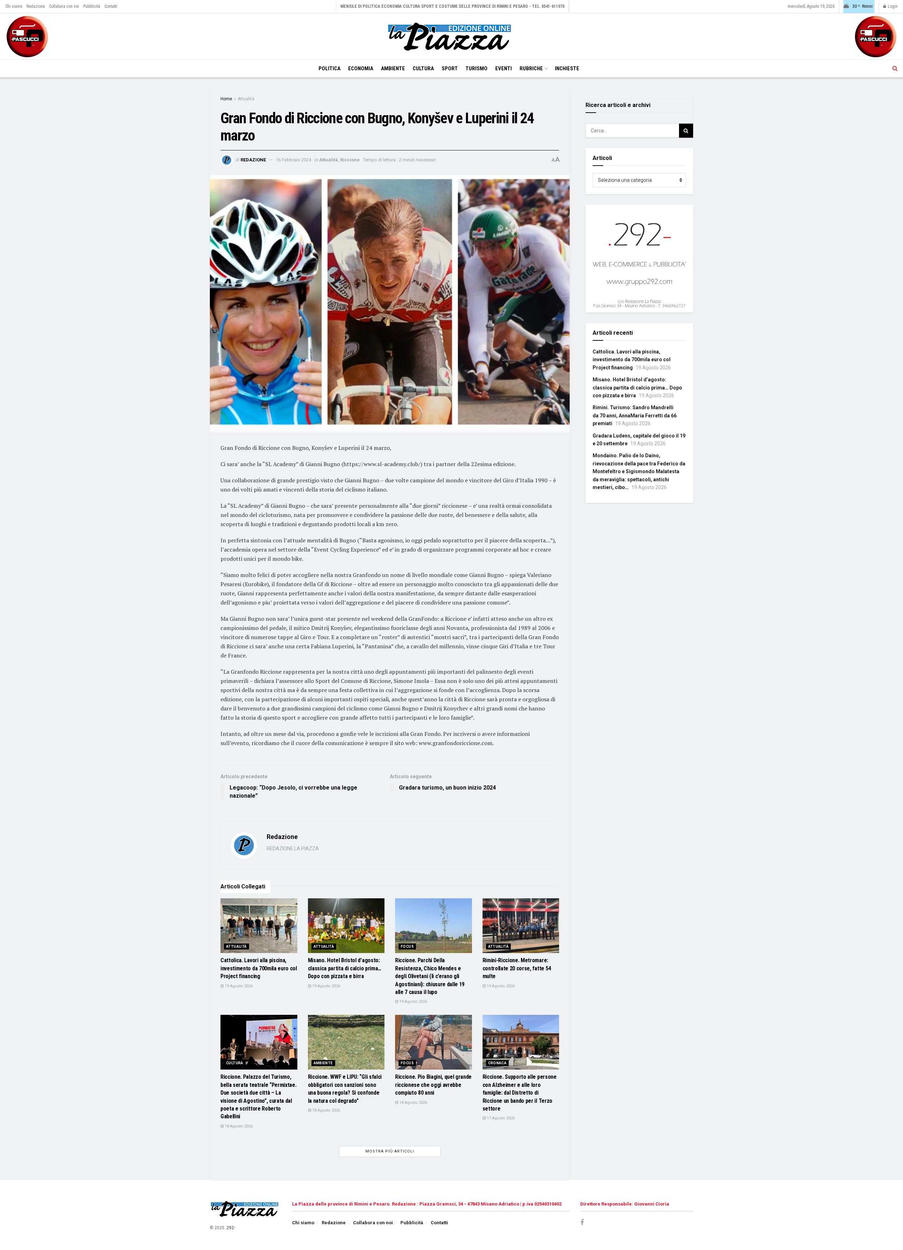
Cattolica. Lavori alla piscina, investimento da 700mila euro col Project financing (258, 968)
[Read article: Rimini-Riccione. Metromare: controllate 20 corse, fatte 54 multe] (521, 925)
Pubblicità (91, 6)
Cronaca (497, 1063)
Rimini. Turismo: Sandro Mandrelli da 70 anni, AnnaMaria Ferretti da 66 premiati (635, 415)
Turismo (476, 68)
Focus (407, 946)
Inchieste (567, 68)
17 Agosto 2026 (500, 1118)
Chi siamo (13, 6)
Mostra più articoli (389, 1151)
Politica (329, 68)
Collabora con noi (64, 6)
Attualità (246, 98)
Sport (450, 68)
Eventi (503, 68)
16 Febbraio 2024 (293, 159)
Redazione (35, 6)
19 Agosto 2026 (238, 986)
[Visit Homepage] (451, 36)
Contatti (110, 6)
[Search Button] (895, 68)
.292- (230, 1227)
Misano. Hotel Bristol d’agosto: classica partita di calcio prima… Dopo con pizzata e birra (344, 968)
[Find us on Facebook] (582, 1223)
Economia (360, 68)
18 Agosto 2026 (238, 1126)
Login (892, 6)
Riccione (350, 159)
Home (226, 98)
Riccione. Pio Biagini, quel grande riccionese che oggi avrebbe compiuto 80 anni (433, 1084)
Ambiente (393, 68)
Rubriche (531, 68)
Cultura (423, 68)
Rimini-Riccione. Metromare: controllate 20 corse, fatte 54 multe (517, 968)
